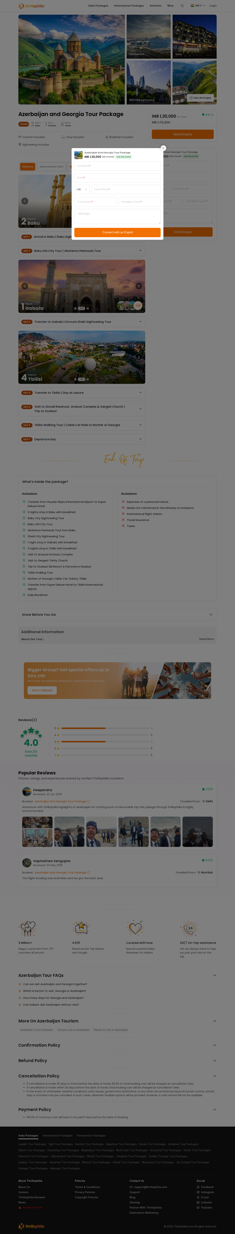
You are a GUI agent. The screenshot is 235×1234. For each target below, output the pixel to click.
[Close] (163, 148)
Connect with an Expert (117, 232)
